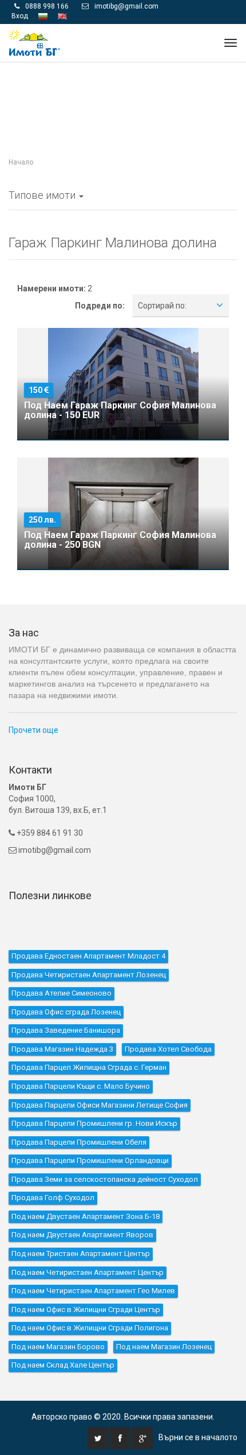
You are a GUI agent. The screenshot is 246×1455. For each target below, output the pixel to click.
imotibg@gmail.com (54, 826)
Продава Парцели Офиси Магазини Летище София (99, 1080)
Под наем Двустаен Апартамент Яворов (82, 1211)
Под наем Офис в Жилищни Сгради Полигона (89, 1304)
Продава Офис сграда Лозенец (66, 987)
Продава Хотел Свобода (168, 1025)
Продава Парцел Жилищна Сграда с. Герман (88, 1043)
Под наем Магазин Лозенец (164, 1322)
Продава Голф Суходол (52, 1173)
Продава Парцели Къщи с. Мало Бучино (80, 1062)
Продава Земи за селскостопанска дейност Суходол (104, 1155)
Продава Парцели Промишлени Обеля (78, 1117)
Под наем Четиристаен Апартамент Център (87, 1248)
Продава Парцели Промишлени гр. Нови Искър (94, 1099)
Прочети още (33, 706)
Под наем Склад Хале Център (62, 1341)
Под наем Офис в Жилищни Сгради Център (85, 1285)
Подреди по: (100, 281)
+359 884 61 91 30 (49, 808)
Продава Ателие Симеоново (61, 969)
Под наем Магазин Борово (58, 1322)
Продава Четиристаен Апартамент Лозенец (88, 950)
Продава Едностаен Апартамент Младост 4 (88, 932)
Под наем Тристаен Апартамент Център (80, 1229)
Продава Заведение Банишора (65, 1006)
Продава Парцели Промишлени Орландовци (90, 1136)
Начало (21, 138)
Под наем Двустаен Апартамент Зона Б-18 (85, 1192)
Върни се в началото (197, 1413)
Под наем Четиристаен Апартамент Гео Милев (93, 1266)
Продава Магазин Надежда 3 (62, 1025)
